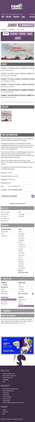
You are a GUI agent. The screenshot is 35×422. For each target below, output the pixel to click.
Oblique (20, 251)
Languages (21, 214)
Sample (6, 34)
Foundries (21, 216)
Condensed (21, 244)
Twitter (4, 410)
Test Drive (22, 34)
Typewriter (4, 236)
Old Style (21, 266)
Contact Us (6, 393)
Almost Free (4, 221)
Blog (4, 414)
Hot (2, 16)
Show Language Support (15, 190)
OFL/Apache (4, 294)
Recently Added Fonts (9, 374)
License (18, 38)
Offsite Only (4, 304)
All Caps (10, 186)
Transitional (21, 268)
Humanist (21, 264)
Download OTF (26, 25)
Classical (20, 259)
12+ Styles (21, 291)
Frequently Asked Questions (10, 389)
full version (11, 169)
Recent (8, 16)
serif (18, 29)
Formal (20, 257)
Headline (20, 262)
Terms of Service (7, 397)
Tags (23, 16)
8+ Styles (20, 289)
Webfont (4, 287)
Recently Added (5, 212)
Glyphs (30, 34)
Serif (9, 183)
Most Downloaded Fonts (9, 376)
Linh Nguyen (12, 29)
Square (20, 242)
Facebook (5, 412)
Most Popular (4, 214)
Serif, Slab (21, 236)
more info (22, 323)
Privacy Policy (6, 399)
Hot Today (4, 216)
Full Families (23, 294)
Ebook (3, 289)
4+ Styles (20, 287)
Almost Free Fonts (8, 378)
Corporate (21, 255)
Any (19, 285)
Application (4, 291)
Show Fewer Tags (23, 272)
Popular (16, 16)
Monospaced (4, 231)
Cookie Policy (6, 401)
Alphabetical (21, 299)
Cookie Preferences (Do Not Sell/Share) (13, 403)
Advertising (6, 395)
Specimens (14, 34)
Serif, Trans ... (22, 238)
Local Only (4, 302)
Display (15, 186)
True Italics (21, 253)
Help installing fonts (8, 391)
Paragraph (21, 234)
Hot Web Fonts (5, 218)
